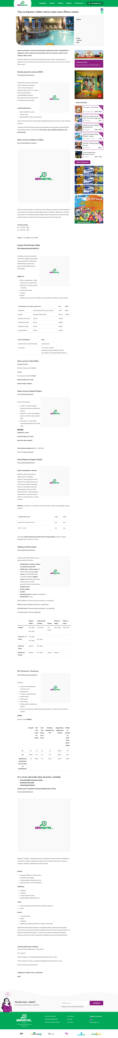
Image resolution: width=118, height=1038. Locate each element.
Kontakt (69, 1019)
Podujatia (42, 3)
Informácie (70, 1016)
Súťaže (69, 3)
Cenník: (19, 372)
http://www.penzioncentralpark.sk (28, 248)
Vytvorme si (79, 3)
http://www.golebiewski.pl (25, 792)
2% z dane (70, 1022)
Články (60, 3)
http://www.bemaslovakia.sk (25, 75)
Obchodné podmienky (51, 1019)
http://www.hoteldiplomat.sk (26, 462)
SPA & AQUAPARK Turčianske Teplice (31, 780)
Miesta (52, 3)
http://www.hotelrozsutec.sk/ (26, 550)
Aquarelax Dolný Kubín (27, 782)
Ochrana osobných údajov (52, 1022)
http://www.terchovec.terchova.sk (27, 675)
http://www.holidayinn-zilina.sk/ (27, 143)
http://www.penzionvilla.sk (25, 394)
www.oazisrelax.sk (22, 364)
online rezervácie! (28, 452)
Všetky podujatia (82, 162)
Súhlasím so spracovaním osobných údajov (73, 1006)
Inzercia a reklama (50, 1016)
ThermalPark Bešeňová (27, 785)
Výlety (78, 19)
